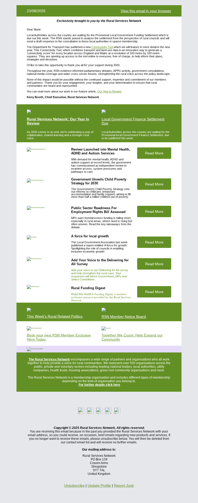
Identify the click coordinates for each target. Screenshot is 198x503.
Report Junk (124, 485)
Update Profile (99, 485)
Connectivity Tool (102, 47)
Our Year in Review (109, 91)
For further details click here (99, 385)
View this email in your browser (146, 11)
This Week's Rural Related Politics (54, 316)
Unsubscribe (74, 485)
